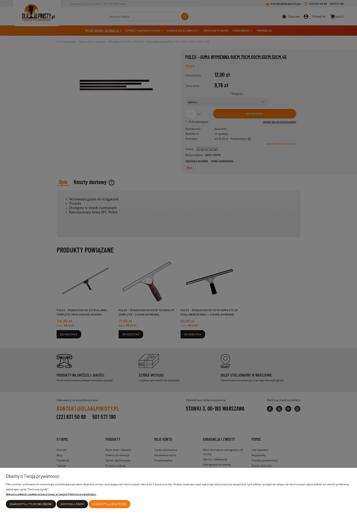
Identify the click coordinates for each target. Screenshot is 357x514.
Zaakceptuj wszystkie (109, 504)
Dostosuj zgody (72, 504)
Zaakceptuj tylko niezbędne (31, 504)
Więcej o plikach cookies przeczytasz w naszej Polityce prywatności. (51, 494)
